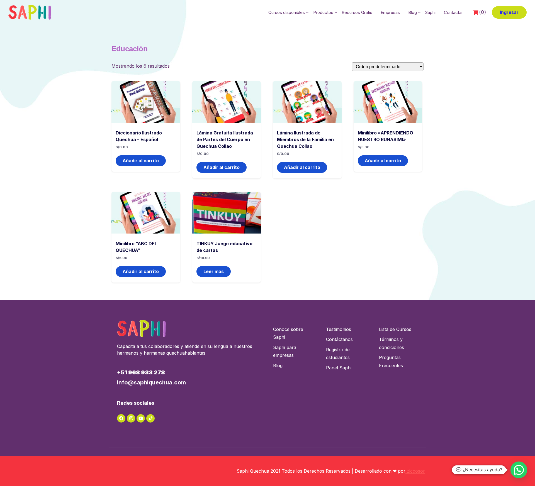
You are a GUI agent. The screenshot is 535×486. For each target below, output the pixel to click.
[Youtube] (141, 418)
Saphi (430, 12)
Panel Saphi (338, 367)
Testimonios (338, 329)
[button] (518, 470)
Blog (412, 12)
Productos (323, 12)
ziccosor (415, 471)
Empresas (390, 12)
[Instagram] (131, 418)
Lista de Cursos (395, 329)
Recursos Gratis (357, 12)
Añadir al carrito (141, 160)
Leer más (213, 271)
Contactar (453, 12)
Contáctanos (339, 339)
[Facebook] (121, 418)
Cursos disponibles (286, 12)
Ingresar (509, 12)
